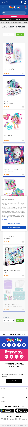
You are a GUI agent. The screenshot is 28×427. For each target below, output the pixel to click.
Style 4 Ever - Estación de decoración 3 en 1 (11, 102)
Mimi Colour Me (8, 135)
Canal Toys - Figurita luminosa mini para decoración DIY (13, 69)
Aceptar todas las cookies (14, 227)
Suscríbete (14, 381)
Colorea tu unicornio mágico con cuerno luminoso (13, 170)
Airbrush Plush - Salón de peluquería (11, 237)
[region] (14, 213)
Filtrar (19, 34)
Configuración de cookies (14, 223)
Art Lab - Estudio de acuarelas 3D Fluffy (13, 271)
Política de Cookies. (10, 218)
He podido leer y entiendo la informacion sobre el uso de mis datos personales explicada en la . (14, 374)
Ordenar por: (6, 32)
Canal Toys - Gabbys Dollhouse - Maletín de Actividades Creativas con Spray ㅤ (13, 305)
